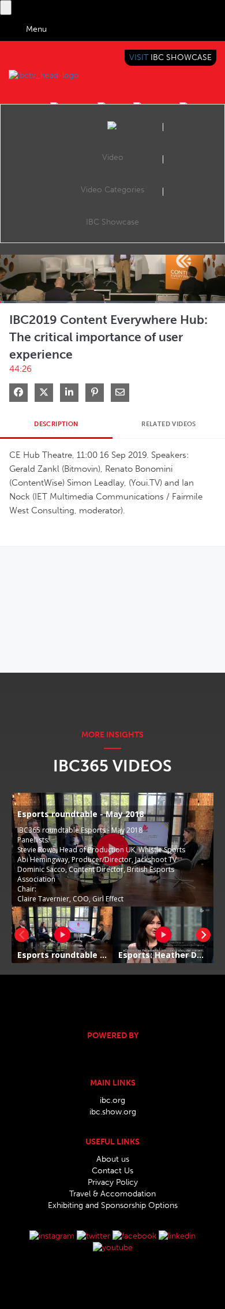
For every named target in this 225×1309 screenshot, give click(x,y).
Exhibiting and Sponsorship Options (113, 1205)
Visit (170, 57)
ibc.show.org (112, 1112)
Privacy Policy (113, 1182)
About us (112, 1159)
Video (112, 157)
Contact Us (112, 1171)
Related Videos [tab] (168, 424)
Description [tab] (56, 424)
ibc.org (112, 1100)
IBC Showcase (112, 222)
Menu (36, 29)
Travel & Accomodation (112, 1194)
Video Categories (112, 190)
